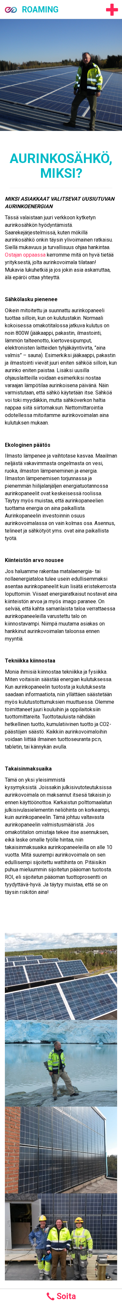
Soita (65, 1296)
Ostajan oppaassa (25, 255)
